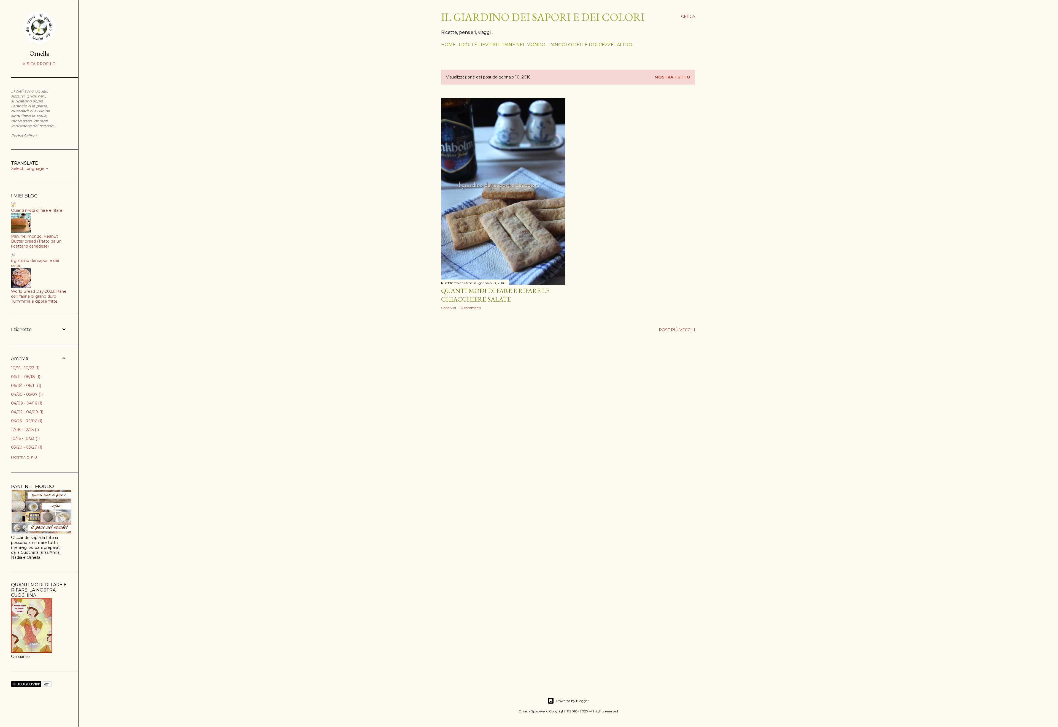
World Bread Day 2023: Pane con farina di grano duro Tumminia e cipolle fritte (38, 296)
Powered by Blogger (572, 701)
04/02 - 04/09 (26, 411)
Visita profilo (39, 63)
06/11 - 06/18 (25, 376)
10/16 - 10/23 (25, 438)
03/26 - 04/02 (26, 420)
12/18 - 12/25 (24, 429)
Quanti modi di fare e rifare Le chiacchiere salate (495, 294)
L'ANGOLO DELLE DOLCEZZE (581, 44)
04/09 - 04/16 (26, 403)
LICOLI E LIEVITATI (479, 44)
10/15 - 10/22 (24, 367)
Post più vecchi (677, 329)
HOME (448, 44)
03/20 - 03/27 (26, 447)
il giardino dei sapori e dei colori (542, 17)
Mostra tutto (672, 77)
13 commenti (470, 308)
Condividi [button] (448, 308)
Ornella (39, 53)
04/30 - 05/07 (26, 394)
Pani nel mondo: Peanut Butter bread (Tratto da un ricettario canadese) (36, 241)
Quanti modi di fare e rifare (36, 210)
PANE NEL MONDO (524, 44)
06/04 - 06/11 (25, 385)
